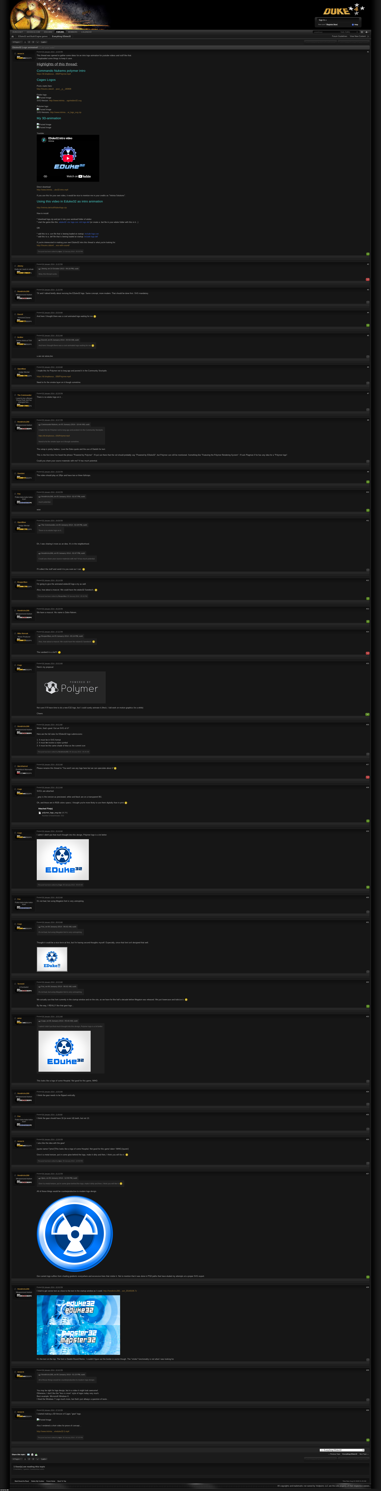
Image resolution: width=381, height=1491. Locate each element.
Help (356, 24)
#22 (367, 982)
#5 (368, 335)
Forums (60, 32)
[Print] (32, 1454)
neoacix (20, 53)
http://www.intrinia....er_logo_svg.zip (65, 112)
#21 (367, 922)
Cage (19, 665)
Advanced (362, 32)
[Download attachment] (40, 813)
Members (72, 32)
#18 (367, 787)
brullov (20, 337)
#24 (367, 1092)
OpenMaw (21, 369)
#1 (368, 52)
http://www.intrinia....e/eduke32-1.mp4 (53, 1431)
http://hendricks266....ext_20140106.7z (120, 1291)
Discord (48, 32)
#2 (368, 264)
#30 (367, 1410)
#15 (367, 663)
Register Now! (332, 24)
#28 (367, 1287)
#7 (368, 393)
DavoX (20, 314)
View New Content (358, 36)
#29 (367, 1370)
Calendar (86, 32)
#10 (367, 492)
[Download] (36, 1454)
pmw (19, 1018)
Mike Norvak (22, 633)
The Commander (24, 395)
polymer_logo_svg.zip (51, 813)
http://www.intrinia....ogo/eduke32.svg (65, 100)
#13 (367, 609)
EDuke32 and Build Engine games (33, 36)
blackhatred (22, 766)
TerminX (20, 984)
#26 (367, 1139)
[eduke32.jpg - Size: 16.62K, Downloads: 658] (52, 959)
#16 (367, 724)
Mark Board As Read (22, 1481)
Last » (43, 42)
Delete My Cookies (37, 1481)
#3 (368, 290)
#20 (367, 897)
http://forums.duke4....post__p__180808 (54, 89)
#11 (367, 520)
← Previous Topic (334, 1454)
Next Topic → (364, 1454)
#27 (367, 1174)
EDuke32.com (33, 32)
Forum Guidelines (339, 36)
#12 (367, 580)
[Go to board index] (64, 15)
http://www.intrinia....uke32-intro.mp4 (52, 190)
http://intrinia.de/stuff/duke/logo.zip (52, 207)
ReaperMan (22, 582)
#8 (368, 420)
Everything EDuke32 (61, 36)
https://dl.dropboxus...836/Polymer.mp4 (54, 74)
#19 (367, 831)
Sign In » (323, 20)
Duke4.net (18, 32)
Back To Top (62, 1481)
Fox (19, 494)
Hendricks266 (23, 291)
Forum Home (50, 1481)
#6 (368, 367)
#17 (367, 764)
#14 (367, 632)
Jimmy (20, 266)
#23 (367, 1016)
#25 (367, 1114)
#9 (368, 472)
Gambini (20, 473)
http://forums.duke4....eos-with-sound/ (53, 245)
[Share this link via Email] (28, 1454)
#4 (368, 312)
